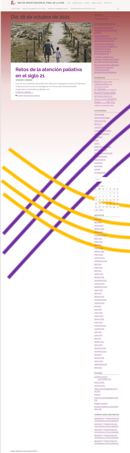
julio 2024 (97, 264)
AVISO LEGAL (108, 3)
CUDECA (110, 81)
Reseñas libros (99, 160)
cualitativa (105, 81)
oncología (103, 102)
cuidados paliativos (101, 84)
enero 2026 (98, 232)
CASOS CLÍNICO (100, 127)
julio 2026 (97, 219)
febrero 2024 (99, 277)
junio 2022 (98, 309)
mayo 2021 (98, 335)
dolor (111, 84)
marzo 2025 (98, 248)
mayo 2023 (98, 290)
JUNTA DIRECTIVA (104, 379)
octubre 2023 (99, 284)
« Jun (96, 210)
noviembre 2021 (100, 325)
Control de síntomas (101, 134)
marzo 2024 (98, 274)
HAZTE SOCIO (16, 8)
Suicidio (97, 169)
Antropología (99, 114)
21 (107, 203)
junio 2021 (97, 332)
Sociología (98, 166)
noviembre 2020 (100, 351)
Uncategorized (99, 172)
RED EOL (110, 102)
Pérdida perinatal (100, 156)
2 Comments (28, 80)
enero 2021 (98, 345)
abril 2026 (98, 222)
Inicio (68, 3)
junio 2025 (98, 238)
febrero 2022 (99, 319)
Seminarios (37, 95)
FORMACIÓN (113, 89)
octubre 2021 (99, 329)
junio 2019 (98, 367)
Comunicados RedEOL (102, 130)
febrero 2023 (99, 296)
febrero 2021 (99, 342)
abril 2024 (97, 271)
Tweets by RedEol (101, 19)
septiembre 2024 (100, 261)
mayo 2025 (98, 242)
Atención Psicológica (102, 118)
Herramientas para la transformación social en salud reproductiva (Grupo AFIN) (105, 38)
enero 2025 (98, 254)
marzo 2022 (98, 316)
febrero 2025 (99, 251)
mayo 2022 (98, 313)
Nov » (101, 210)
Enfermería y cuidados (102, 147)
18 (96, 203)
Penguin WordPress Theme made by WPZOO (24, 451)
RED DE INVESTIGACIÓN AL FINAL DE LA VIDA (41, 3)
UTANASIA (96, 105)
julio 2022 (97, 306)
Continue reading (24, 92)
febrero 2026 (99, 229)
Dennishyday (99, 418)
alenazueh (98, 424)
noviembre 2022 (100, 300)
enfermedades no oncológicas (101, 86)
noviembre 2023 (100, 280)
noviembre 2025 (100, 235)
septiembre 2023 (100, 287)
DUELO (97, 143)
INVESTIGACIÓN (28, 95)
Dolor (96, 140)
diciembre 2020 (100, 348)
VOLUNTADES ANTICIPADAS (107, 105)
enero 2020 (98, 361)
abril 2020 (98, 355)
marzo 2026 (98, 225)
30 (114, 207)
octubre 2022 (99, 303)
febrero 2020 (99, 358)
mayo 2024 (98, 267)
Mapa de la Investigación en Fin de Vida (33, 8)
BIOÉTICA (98, 81)
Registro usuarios (96, 3)
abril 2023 (97, 293)
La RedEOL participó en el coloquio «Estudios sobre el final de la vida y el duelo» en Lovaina (106, 59)
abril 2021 (97, 338)
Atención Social (100, 121)
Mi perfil (87, 3)
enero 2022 (98, 322)
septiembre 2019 (100, 364)
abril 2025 (97, 245)
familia (108, 89)
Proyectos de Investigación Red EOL (58, 8)
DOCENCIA (20, 95)
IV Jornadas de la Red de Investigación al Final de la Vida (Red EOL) (105, 30)
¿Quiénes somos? (77, 3)
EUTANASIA (100, 89)
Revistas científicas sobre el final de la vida (83, 8)
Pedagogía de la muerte (103, 153)
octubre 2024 (99, 258)
